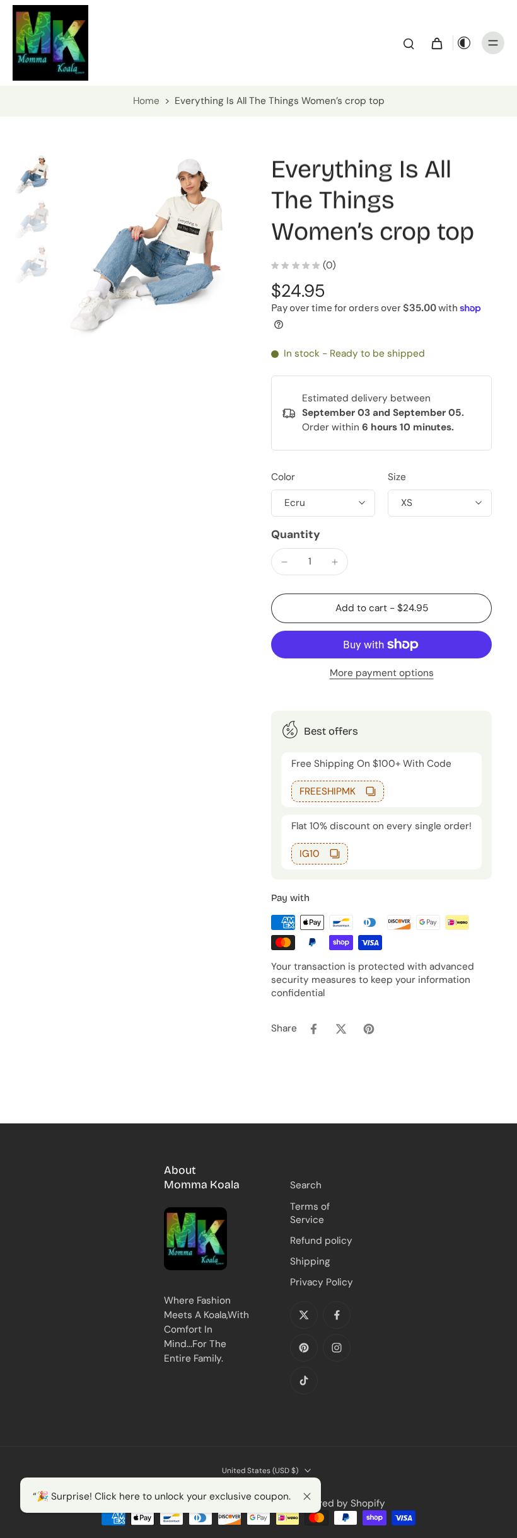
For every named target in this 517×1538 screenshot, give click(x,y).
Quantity (295, 534)
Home (146, 101)
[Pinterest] (304, 1348)
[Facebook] (337, 1315)
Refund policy (321, 1240)
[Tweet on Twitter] (341, 1029)
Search (306, 1185)
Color (283, 477)
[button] (381, 608)
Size (397, 477)
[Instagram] (337, 1348)
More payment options (382, 674)
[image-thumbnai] (33, 174)
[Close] (307, 1496)
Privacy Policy (321, 1282)
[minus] (284, 562)
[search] (408, 42)
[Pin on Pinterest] (369, 1029)
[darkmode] (464, 42)
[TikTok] (304, 1380)
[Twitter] (304, 1315)
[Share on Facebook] (313, 1029)
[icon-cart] (436, 42)
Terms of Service (310, 1213)
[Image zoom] (152, 247)
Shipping (310, 1261)
